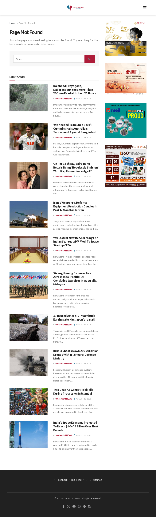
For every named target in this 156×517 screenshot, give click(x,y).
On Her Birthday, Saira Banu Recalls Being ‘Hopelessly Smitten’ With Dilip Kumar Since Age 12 (75, 167)
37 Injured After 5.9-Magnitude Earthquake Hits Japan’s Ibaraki (74, 317)
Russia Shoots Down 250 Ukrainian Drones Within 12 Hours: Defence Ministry (75, 354)
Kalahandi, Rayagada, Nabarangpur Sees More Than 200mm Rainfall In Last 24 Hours (74, 89)
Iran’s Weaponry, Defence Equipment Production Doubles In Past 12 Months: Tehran (75, 206)
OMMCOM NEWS (64, 98)
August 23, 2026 (83, 98)
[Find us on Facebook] (63, 506)
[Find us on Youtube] (74, 506)
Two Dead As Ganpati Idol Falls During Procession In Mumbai (73, 391)
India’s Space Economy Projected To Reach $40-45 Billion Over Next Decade (75, 426)
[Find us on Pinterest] (84, 506)
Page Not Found (27, 23)
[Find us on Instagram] (79, 506)
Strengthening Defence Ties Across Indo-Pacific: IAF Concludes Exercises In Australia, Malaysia (75, 279)
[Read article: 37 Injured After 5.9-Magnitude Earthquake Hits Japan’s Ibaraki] (29, 327)
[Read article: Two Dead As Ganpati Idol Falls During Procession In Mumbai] (29, 401)
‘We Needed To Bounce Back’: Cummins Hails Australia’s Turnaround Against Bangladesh (74, 128)
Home (13, 23)
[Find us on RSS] (89, 506)
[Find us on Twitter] (68, 506)
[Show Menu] (144, 7)
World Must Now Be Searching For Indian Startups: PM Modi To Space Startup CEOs (76, 241)
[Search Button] (89, 59)
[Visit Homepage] (75, 8)
